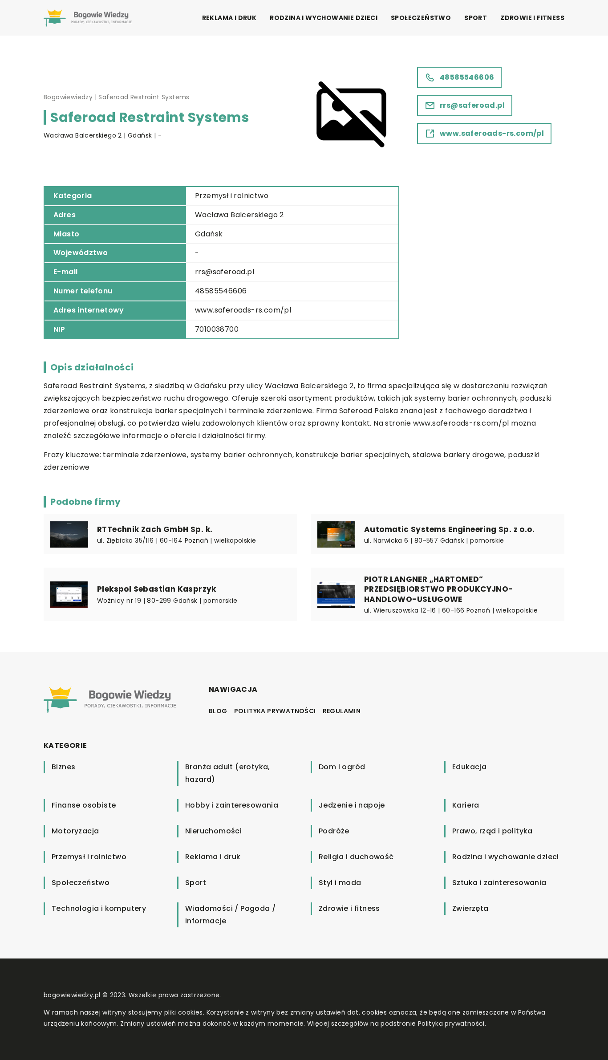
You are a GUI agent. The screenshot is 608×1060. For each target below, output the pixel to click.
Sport (475, 17)
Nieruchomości (213, 831)
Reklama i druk (229, 17)
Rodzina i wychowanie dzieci (323, 17)
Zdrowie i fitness (532, 17)
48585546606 (221, 291)
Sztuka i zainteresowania (499, 882)
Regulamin (342, 711)
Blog (218, 711)
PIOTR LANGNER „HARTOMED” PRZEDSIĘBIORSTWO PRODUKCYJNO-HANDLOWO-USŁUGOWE (438, 589)
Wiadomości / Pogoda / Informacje (230, 914)
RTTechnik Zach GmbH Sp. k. (154, 529)
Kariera (465, 805)
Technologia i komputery (99, 908)
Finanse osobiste (84, 805)
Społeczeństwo (421, 17)
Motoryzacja (75, 831)
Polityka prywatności (275, 711)
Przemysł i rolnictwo (231, 196)
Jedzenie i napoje (352, 805)
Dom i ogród (342, 767)
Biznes (63, 767)
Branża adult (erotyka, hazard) (227, 773)
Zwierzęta (470, 908)
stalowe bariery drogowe (458, 455)
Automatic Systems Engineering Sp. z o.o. (449, 529)
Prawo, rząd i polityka (492, 831)
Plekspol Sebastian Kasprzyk (156, 589)
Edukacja (469, 767)
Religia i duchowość (356, 857)
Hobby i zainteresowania (231, 805)
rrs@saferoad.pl (224, 272)
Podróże (334, 831)
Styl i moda (340, 882)
